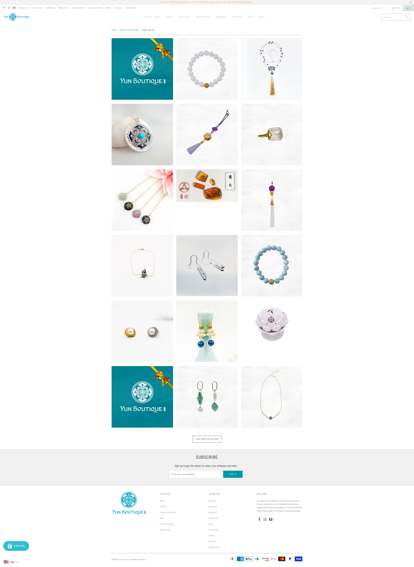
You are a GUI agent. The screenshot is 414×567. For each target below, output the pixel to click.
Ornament (213, 541)
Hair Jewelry (77, 8)
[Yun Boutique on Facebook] (3, 8)
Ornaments (130, 8)
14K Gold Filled (271, 69)
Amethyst (271, 200)
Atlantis (271, 397)
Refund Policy (165, 529)
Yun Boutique (124, 559)
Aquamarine (271, 265)
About (162, 500)
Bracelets (63, 8)
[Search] (407, 17)
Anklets (118, 8)
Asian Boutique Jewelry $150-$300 (142, 397)
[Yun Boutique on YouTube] (14, 8)
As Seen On (142, 331)
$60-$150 (207, 69)
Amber (207, 185)
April (207, 265)
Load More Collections (207, 439)
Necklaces (38, 8)
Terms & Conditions (168, 512)
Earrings (50, 8)
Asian (207, 331)
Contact (163, 506)
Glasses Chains (95, 8)
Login (397, 8)
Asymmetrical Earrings (207, 397)
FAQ (161, 518)
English (377, 8)
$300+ (142, 69)
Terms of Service (167, 524)
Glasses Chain (214, 547)
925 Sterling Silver (142, 134)
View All (142, 78)
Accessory (207, 134)
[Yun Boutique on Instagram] (8, 8)
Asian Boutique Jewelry (271, 324)
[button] (158, 17)
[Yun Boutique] (16, 17)
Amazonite (142, 200)
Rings (108, 8)
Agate (271, 134)
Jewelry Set (24, 8)
